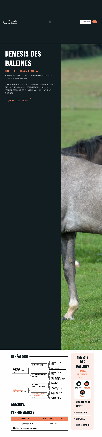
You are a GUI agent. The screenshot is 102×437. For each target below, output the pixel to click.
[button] (50, 22)
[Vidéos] (82, 392)
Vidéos (82, 396)
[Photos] (86, 383)
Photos (86, 387)
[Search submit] (94, 21)
